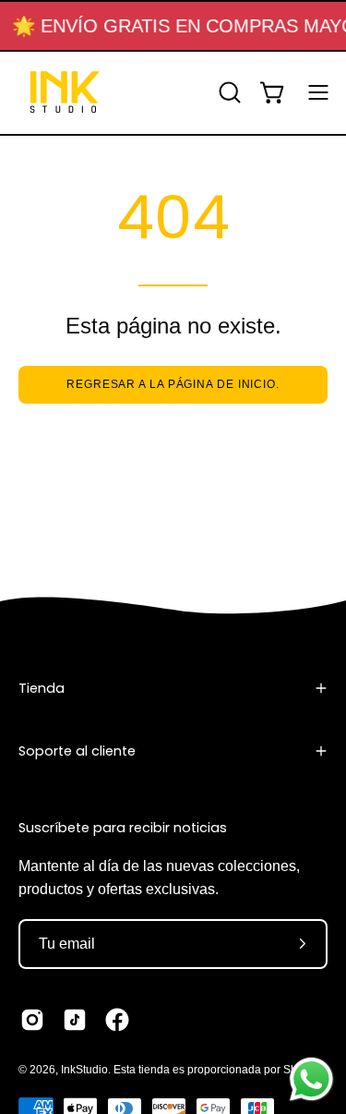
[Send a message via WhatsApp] (311, 1079)
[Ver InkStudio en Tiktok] (75, 1020)
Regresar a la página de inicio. (173, 384)
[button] (228, 92)
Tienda (41, 688)
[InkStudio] (64, 93)
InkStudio (84, 1069)
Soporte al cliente (77, 751)
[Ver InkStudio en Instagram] (32, 1020)
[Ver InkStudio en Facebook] (117, 1020)
